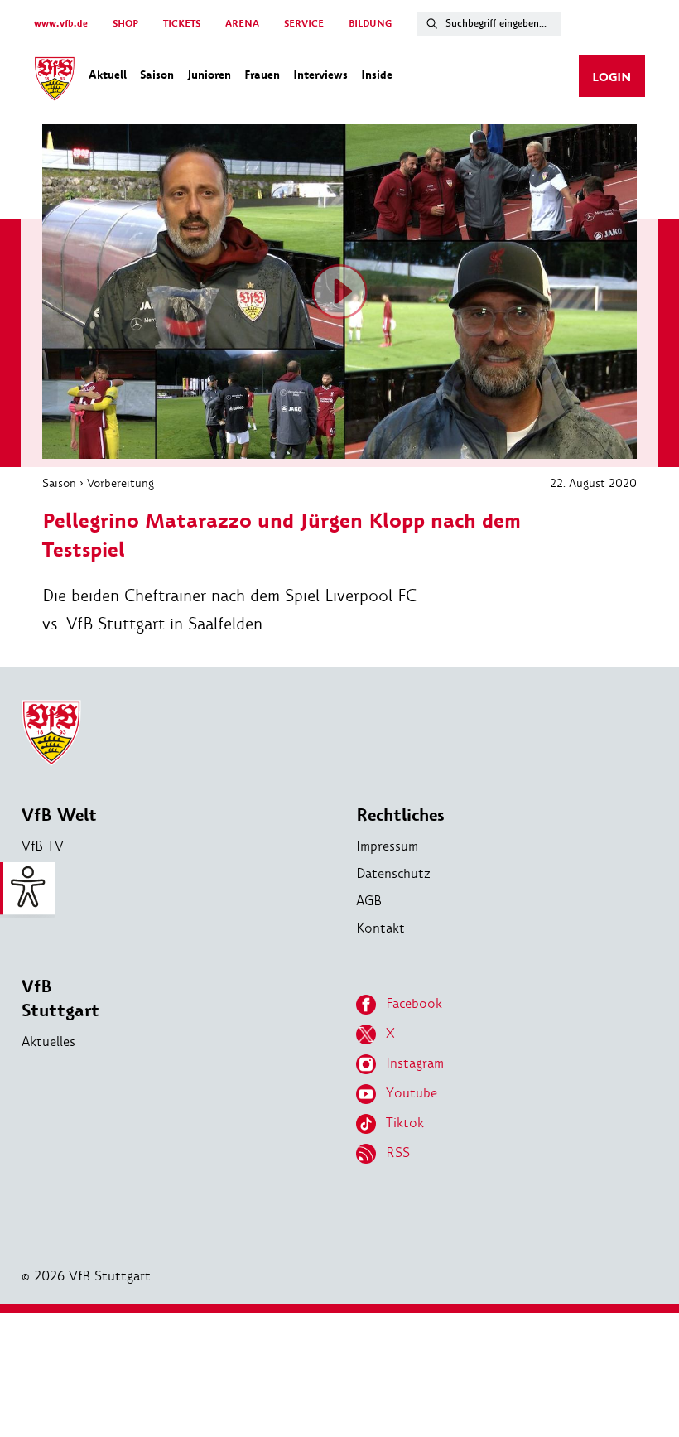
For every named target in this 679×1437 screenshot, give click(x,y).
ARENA (242, 23)
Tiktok (405, 1122)
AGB (369, 900)
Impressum (387, 846)
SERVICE (304, 23)
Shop (37, 873)
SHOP (125, 23)
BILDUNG (370, 23)
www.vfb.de (61, 23)
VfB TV (43, 846)
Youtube (411, 1093)
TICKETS (181, 23)
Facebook (414, 1003)
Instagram (415, 1063)
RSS (398, 1152)
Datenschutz (393, 873)
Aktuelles (48, 1041)
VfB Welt (59, 815)
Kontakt (380, 928)
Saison (59, 482)
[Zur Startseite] (54, 81)
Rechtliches (400, 815)
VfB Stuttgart (60, 999)
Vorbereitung (120, 482)
